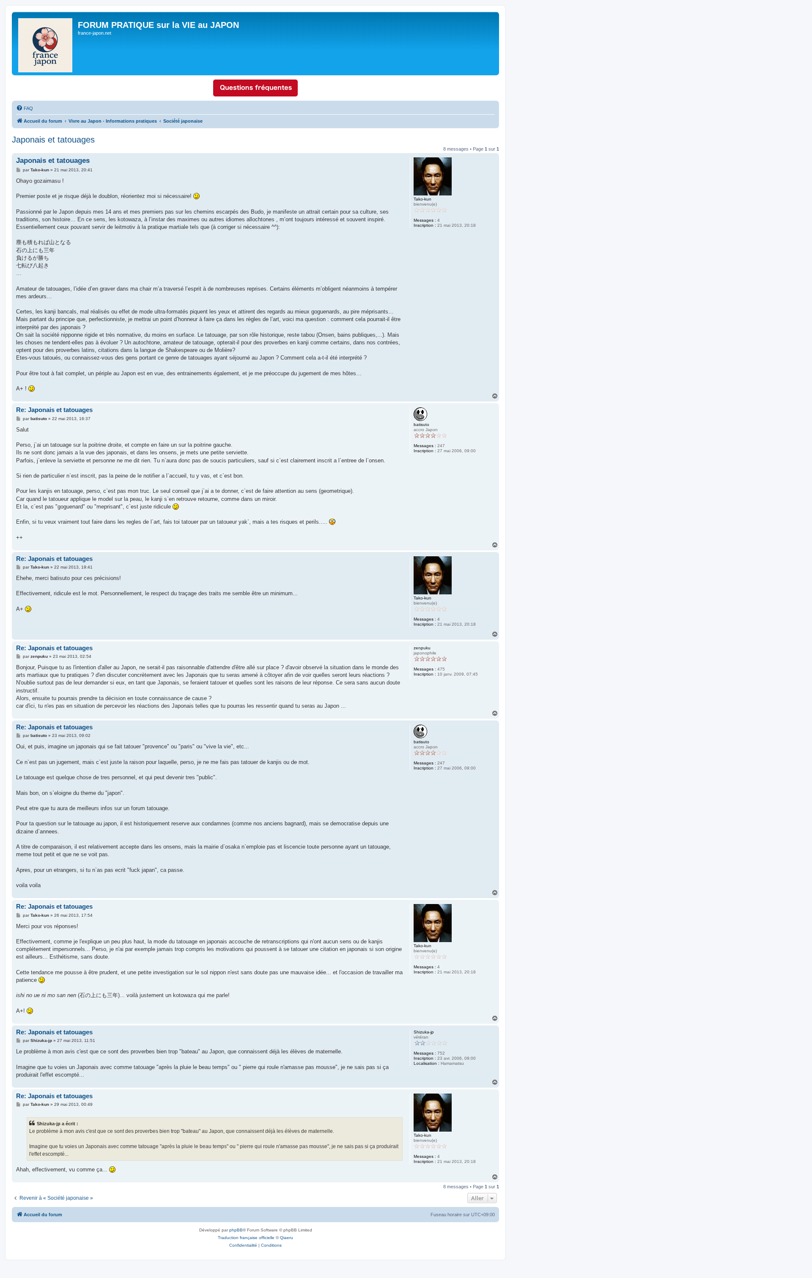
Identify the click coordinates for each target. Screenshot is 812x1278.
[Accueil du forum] (46, 43)
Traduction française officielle (246, 1237)
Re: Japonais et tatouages (54, 409)
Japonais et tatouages (53, 139)
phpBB (236, 1230)
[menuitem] (24, 108)
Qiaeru (286, 1237)
